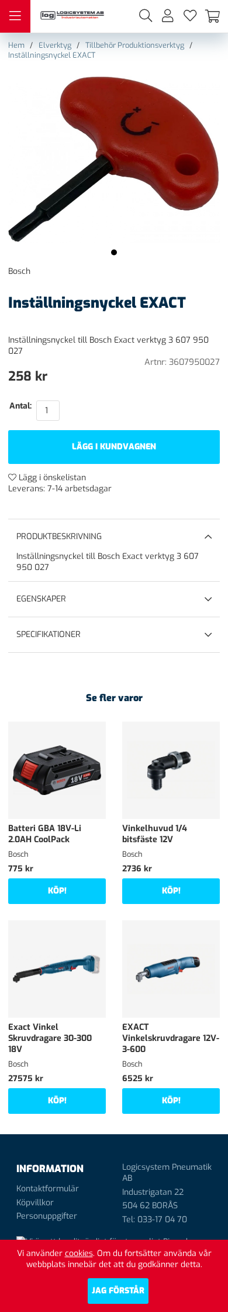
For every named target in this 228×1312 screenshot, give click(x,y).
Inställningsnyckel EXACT (51, 55)
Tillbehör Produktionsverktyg (134, 45)
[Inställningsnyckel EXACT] (114, 252)
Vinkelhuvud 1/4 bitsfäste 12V (154, 834)
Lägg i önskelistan (51, 477)
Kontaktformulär (47, 1188)
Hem (16, 45)
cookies (79, 1253)
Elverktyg (55, 45)
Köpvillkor (35, 1202)
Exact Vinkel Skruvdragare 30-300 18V (50, 1038)
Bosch (19, 271)
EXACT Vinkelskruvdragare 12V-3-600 (170, 1038)
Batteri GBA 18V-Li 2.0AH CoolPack (44, 834)
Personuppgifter (46, 1216)
